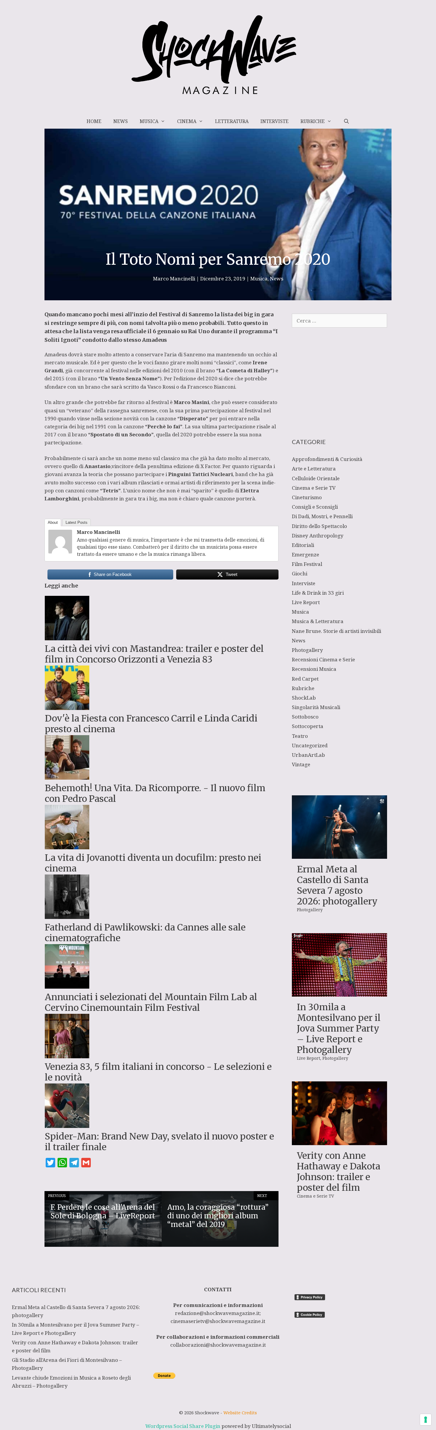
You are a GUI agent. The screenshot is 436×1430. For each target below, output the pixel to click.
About (53, 522)
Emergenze (305, 554)
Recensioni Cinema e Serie (323, 659)
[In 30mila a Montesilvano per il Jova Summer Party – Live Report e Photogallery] (339, 992)
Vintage (301, 764)
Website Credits (240, 1412)
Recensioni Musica (314, 668)
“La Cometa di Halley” (244, 370)
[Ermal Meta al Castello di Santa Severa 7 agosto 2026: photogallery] (339, 854)
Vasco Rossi (161, 386)
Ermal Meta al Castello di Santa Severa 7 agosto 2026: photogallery (337, 885)
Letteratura (232, 121)
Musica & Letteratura (317, 621)
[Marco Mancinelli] (60, 551)
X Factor (210, 466)
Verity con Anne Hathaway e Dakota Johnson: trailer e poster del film (338, 1171)
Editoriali (303, 545)
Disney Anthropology (317, 535)
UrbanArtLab (308, 754)
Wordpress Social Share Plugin (183, 1426)
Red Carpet (305, 678)
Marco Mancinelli (98, 532)
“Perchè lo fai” (163, 426)
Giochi (299, 573)
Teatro (300, 735)
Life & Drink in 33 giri (318, 592)
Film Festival (307, 564)
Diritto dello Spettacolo (319, 526)
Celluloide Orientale (316, 478)
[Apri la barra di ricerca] (346, 121)
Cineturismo (307, 497)
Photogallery (307, 650)
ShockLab (304, 697)
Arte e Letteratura (314, 468)
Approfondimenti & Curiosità (327, 459)
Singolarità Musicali (316, 707)
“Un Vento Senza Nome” (129, 378)
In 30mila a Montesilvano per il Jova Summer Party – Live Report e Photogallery (339, 1028)
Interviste (274, 121)
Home (94, 121)
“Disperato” (192, 418)
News (120, 121)
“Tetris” (110, 490)
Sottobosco (305, 716)
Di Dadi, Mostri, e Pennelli (322, 516)
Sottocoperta (307, 726)
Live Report (306, 602)
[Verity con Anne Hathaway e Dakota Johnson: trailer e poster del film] (339, 1140)
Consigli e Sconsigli (315, 506)
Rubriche (312, 121)
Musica (149, 121)
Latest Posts (76, 522)
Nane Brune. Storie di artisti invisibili (336, 631)
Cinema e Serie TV (313, 487)
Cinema (186, 121)
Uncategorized (309, 745)
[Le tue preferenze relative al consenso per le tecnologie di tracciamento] (425, 1419)
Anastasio (98, 466)
